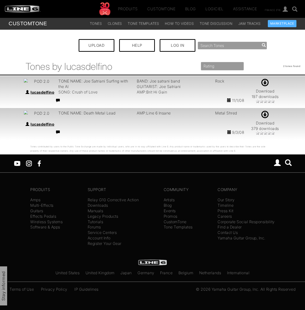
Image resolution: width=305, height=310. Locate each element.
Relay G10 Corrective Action (113, 199)
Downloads (98, 205)
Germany (145, 272)
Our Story (226, 199)
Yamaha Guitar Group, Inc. (241, 238)
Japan (126, 272)
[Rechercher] (295, 9)
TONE (28, 23)
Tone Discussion (216, 23)
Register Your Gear (105, 243)
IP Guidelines (86, 289)
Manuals (95, 210)
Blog (190, 8)
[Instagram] (29, 163)
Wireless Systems (46, 221)
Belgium (185, 272)
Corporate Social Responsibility (246, 221)
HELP (137, 45)
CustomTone (161, 8)
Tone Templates (143, 23)
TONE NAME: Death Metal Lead (87, 113)
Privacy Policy (54, 289)
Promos (171, 216)
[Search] (288, 163)
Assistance (245, 8)
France (166, 272)
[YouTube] (17, 163)
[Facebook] (39, 163)
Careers (225, 216)
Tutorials (95, 221)
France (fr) (273, 9)
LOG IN (177, 45)
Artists (169, 199)
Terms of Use (22, 289)
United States (68, 272)
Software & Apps (45, 227)
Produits (128, 8)
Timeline (226, 205)
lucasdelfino (42, 92)
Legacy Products (103, 216)
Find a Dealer (230, 227)
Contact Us (228, 232)
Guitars (36, 210)
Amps (35, 199)
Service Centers (102, 232)
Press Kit (226, 210)
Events (170, 210)
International (238, 272)
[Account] (285, 9)
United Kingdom (100, 272)
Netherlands (210, 272)
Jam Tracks (249, 23)
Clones (115, 23)
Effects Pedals (43, 216)
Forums (94, 227)
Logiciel (214, 8)
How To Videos (179, 23)
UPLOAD (96, 45)
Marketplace (282, 23)
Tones (96, 23)
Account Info (99, 238)
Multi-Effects (42, 205)
